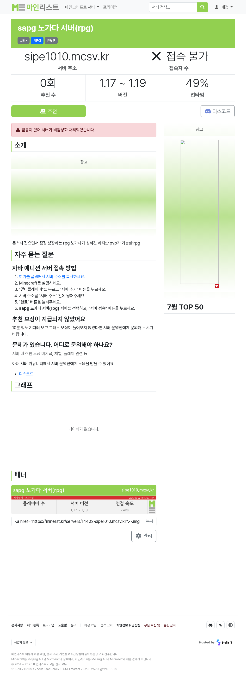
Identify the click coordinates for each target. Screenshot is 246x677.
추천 (52, 111)
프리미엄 (110, 7)
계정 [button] (224, 7)
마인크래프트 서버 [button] (80, 7)
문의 (73, 625)
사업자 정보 (21, 642)
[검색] (202, 7)
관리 (147, 536)
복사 (149, 521)
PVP (51, 40)
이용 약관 (90, 625)
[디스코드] (210, 625)
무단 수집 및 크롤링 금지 (160, 625)
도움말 (62, 625)
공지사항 (17, 625)
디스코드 (221, 111)
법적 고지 (106, 625)
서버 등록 (33, 625)
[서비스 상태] (220, 625)
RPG (37, 40)
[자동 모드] (231, 625)
